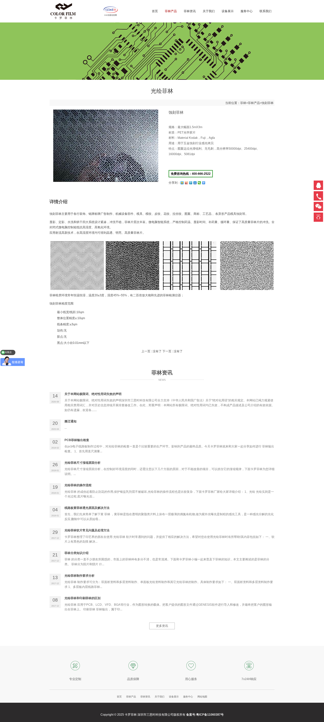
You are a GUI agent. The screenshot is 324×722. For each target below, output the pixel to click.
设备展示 (174, 696)
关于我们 (159, 696)
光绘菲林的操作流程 (78, 485)
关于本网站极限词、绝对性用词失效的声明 (93, 394)
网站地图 (202, 696)
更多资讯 (162, 625)
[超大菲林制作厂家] (63, 11)
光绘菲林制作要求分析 (79, 575)
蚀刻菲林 (268, 103)
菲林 (243, 103)
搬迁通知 (70, 421)
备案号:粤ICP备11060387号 (205, 714)
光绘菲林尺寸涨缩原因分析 (82, 462)
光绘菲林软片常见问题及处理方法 (87, 530)
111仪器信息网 (110, 15)
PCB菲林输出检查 (76, 440)
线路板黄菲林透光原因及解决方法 (87, 507)
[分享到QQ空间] (182, 182)
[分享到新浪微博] (186, 182)
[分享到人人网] (195, 182)
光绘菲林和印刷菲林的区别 (82, 598)
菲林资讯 (145, 696)
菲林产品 (254, 103)
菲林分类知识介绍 (76, 553)
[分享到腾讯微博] (190, 182)
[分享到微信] (199, 182)
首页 (119, 696)
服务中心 (188, 696)
